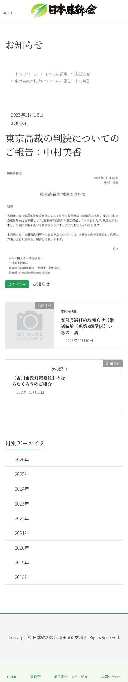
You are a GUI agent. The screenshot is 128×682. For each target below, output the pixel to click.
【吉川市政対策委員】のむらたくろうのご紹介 (38, 380)
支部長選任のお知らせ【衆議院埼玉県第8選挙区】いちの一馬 (87, 326)
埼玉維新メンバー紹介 (71, 676)
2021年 (22, 533)
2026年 (22, 459)
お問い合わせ (111, 676)
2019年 (22, 562)
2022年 (22, 518)
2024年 (22, 488)
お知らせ (20, 123)
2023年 (22, 503)
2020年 (22, 547)
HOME (12, 676)
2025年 (22, 473)
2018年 (22, 577)
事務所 (35, 676)
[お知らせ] (29, 316)
